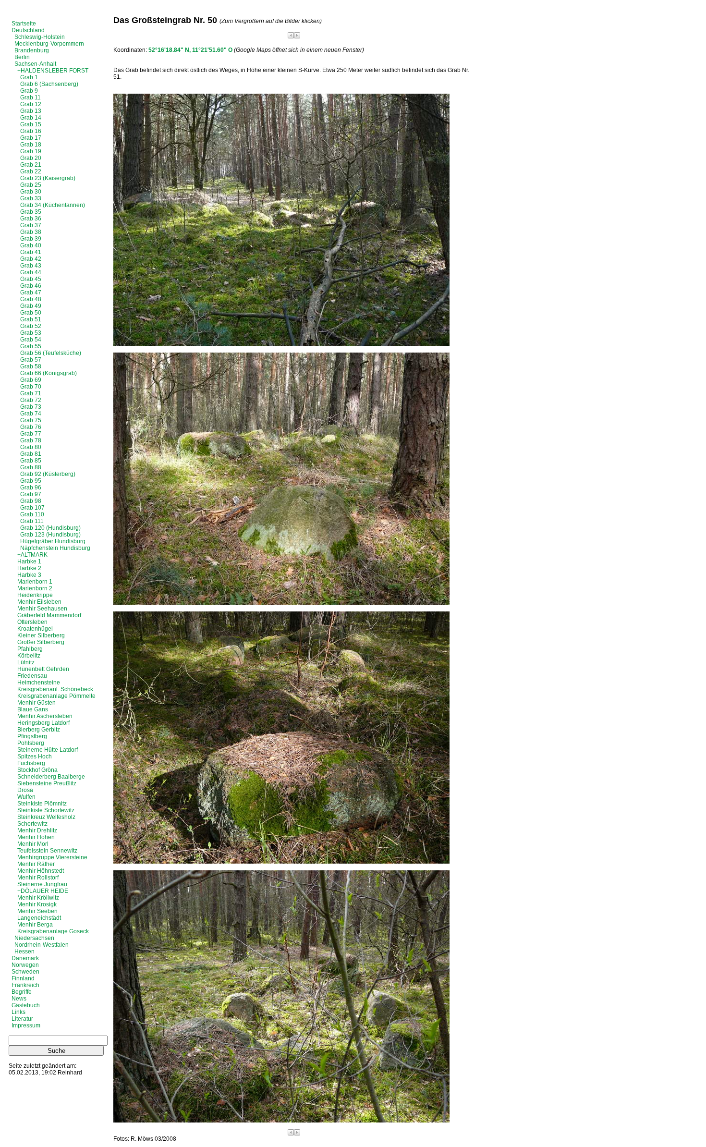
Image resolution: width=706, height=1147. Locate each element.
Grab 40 (30, 245)
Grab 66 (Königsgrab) (48, 373)
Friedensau (32, 675)
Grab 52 (30, 326)
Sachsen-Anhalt (35, 64)
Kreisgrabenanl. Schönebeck (55, 689)
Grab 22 (30, 171)
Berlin (22, 57)
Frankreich (25, 985)
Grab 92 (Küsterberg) (47, 474)
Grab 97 (30, 494)
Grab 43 (30, 265)
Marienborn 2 (34, 588)
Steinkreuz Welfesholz (46, 817)
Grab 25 (30, 185)
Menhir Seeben (37, 911)
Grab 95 (30, 480)
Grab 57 (30, 359)
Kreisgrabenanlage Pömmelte (56, 696)
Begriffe (22, 991)
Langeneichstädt (39, 918)
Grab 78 (30, 440)
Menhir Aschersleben (45, 716)
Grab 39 (30, 238)
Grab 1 (29, 77)
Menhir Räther (36, 864)
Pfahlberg (30, 649)
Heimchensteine (38, 682)
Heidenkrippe (35, 595)
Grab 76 (30, 427)
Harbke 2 (29, 568)
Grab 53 (30, 332)
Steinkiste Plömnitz (42, 803)
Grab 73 (30, 406)
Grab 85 (30, 460)
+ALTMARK (32, 554)
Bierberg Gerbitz (38, 729)
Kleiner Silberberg (41, 635)
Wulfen (26, 796)
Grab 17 (30, 137)
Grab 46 (30, 285)
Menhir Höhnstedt (40, 870)
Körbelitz (28, 655)
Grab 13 (30, 111)
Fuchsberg (31, 763)
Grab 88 (30, 467)
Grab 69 (30, 380)
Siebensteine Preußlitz (46, 783)
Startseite (24, 23)
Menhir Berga (35, 924)
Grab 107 (32, 507)
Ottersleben (32, 622)
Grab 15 (30, 124)
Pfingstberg (32, 736)
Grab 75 (30, 420)
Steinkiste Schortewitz (45, 810)
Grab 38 (30, 232)
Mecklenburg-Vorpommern (49, 43)
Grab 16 (30, 131)
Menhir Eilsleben (39, 601)
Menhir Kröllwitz (38, 897)
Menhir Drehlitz (37, 830)
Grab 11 (30, 97)
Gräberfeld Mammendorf (49, 615)
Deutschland (28, 30)
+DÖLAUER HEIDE (42, 891)
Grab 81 (30, 454)
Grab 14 (30, 117)
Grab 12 (30, 104)
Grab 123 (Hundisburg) (50, 534)
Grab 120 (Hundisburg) (50, 528)
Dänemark (25, 958)
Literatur (22, 1018)
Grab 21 (30, 164)
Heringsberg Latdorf (43, 723)
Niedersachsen (34, 938)
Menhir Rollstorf (38, 877)
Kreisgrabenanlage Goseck (53, 931)
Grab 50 (30, 312)
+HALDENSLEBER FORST (52, 70)
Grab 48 (30, 299)
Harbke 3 (29, 575)
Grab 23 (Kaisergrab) (47, 178)
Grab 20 (30, 158)
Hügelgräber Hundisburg (52, 541)
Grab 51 (30, 319)
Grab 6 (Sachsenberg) (49, 84)
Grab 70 (30, 386)
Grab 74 (30, 413)
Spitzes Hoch (34, 756)
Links (18, 1012)
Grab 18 (30, 144)
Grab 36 (30, 218)
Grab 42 (30, 259)
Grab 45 (30, 279)
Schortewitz (32, 823)
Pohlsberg (30, 743)
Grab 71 (30, 393)
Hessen (24, 951)
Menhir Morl (33, 844)
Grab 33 (30, 198)
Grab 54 (30, 339)
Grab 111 (32, 521)
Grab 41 (30, 252)
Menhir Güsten (36, 702)
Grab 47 (30, 292)
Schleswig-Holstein (39, 37)
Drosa (25, 790)
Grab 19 (30, 151)
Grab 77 (30, 433)
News (19, 998)
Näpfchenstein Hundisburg (55, 548)
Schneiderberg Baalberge (51, 776)
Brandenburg (31, 50)
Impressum (26, 1025)
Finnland (23, 978)
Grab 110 (32, 514)
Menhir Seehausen (42, 608)
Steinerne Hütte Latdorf (47, 749)
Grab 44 (30, 272)
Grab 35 (30, 211)
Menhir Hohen (36, 837)
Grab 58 (30, 366)
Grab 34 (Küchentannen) (52, 205)
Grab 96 (30, 487)
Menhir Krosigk (37, 904)
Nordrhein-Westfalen (41, 944)
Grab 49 (30, 306)
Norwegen (25, 965)
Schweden (25, 971)
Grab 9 (29, 90)
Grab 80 (30, 447)
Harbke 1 (29, 561)
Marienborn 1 (34, 581)
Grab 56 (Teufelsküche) (50, 353)
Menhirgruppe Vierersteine (52, 857)
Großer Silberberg (40, 642)
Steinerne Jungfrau (42, 884)
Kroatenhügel (35, 628)
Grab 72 (30, 400)
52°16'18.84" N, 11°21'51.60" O (190, 50)
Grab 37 (30, 225)
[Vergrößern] (281, 344)
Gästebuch (26, 1005)
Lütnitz (26, 662)
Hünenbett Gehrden (43, 669)
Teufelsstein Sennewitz (47, 850)
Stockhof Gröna (37, 770)
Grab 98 (30, 501)
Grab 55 (30, 346)
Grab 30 (30, 191)
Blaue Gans (32, 709)
